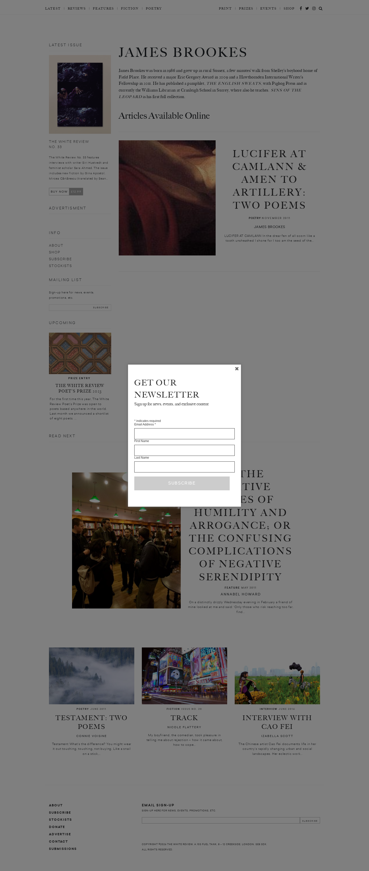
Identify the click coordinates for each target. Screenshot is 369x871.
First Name (141, 441)
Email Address (145, 424)
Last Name (141, 457)
